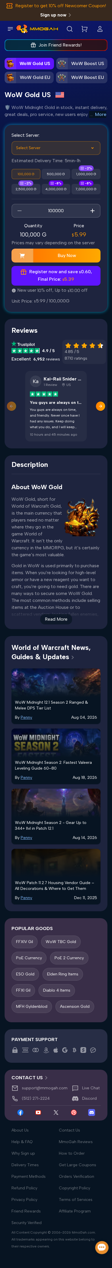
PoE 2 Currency (69, 957)
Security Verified (26, 1222)
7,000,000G (86, 189)
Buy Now (67, 255)
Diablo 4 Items (56, 990)
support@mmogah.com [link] (44, 1088)
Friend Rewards (26, 1211)
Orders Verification (76, 1176)
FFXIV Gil (24, 941)
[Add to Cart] (22, 256)
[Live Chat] (102, 1247)
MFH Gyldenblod (31, 1006)
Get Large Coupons (77, 1164)
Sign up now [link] (53, 15)
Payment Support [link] (34, 1039)
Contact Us (69, 1130)
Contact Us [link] (27, 1077)
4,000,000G (56, 189)
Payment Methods (28, 1176)
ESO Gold (25, 974)
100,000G (26, 174)
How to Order (72, 1153)
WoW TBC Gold (61, 941)
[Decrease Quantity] (19, 210)
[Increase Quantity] (92, 210)
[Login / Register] (99, 29)
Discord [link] (89, 1098)
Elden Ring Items (62, 974)
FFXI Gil (23, 990)
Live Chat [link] (91, 1088)
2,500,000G (26, 189)
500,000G (56, 174)
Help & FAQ (22, 1141)
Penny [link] (26, 717)
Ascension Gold (75, 1006)
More (100, 114)
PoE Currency (29, 957)
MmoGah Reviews (76, 1141)
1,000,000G (86, 174)
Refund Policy (24, 1188)
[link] (22, 29)
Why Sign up (23, 1153)
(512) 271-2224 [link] (36, 1098)
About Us (20, 1130)
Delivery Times (25, 1164)
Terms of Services (75, 1199)
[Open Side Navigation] (10, 29)
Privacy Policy (24, 1199)
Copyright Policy (74, 1188)
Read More (56, 619)
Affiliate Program (75, 1211)
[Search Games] (69, 29)
